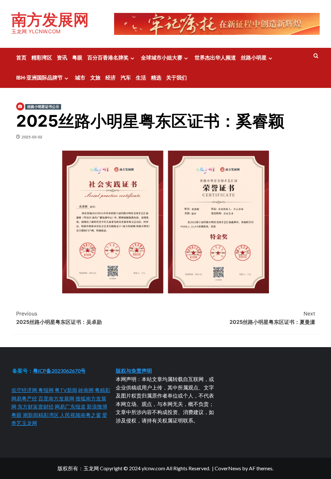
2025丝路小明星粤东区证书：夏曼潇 (272, 317)
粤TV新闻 (66, 390)
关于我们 (176, 77)
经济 (110, 77)
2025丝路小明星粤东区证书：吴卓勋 (59, 317)
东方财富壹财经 (35, 406)
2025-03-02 (32, 136)
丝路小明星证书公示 (43, 106)
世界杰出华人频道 (215, 57)
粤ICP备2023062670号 (59, 370)
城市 (80, 77)
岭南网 (86, 390)
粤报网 (46, 390)
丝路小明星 (254, 57)
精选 (156, 77)
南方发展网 (50, 19)
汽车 (126, 77)
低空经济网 (24, 390)
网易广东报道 (70, 406)
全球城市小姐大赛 (161, 57)
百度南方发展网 (56, 398)
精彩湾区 (41, 57)
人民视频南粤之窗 (80, 415)
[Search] (316, 56)
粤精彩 (102, 390)
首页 (21, 57)
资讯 (62, 57)
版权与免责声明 (134, 370)
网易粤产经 (24, 398)
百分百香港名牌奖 (108, 57)
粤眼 (77, 57)
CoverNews (228, 468)
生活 (141, 77)
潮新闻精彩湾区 (41, 415)
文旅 (95, 77)
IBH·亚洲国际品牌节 (39, 77)
